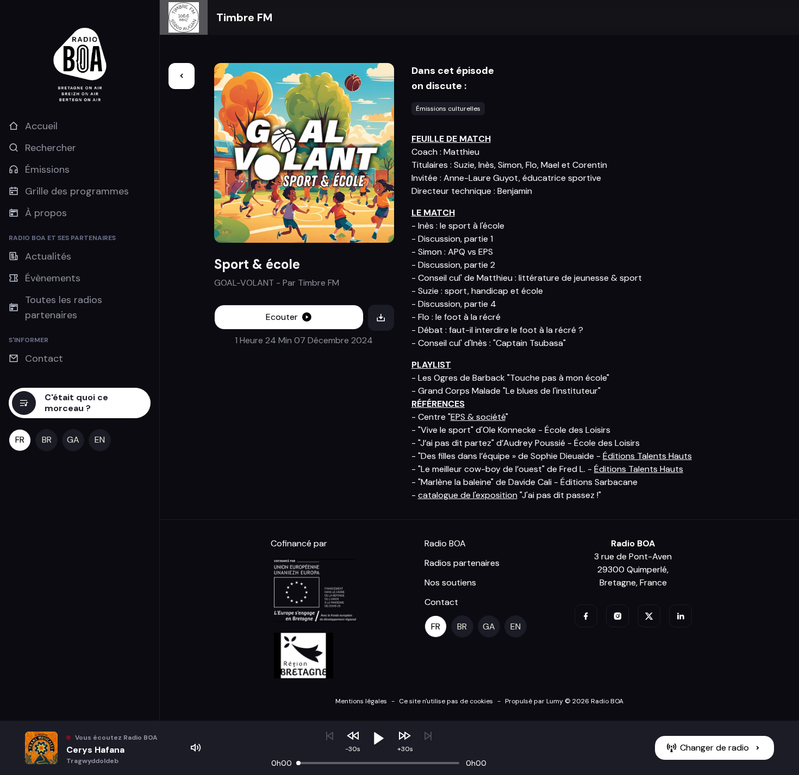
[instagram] (617, 615)
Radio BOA (445, 543)
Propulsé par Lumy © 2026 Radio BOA (564, 701)
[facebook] (586, 615)
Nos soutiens (450, 582)
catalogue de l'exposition (467, 495)
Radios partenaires (462, 563)
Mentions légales (361, 701)
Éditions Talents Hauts (647, 456)
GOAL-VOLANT (244, 282)
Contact (441, 602)
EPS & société (478, 417)
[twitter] (649, 615)
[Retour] (181, 76)
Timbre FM (244, 17)
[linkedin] (680, 615)
